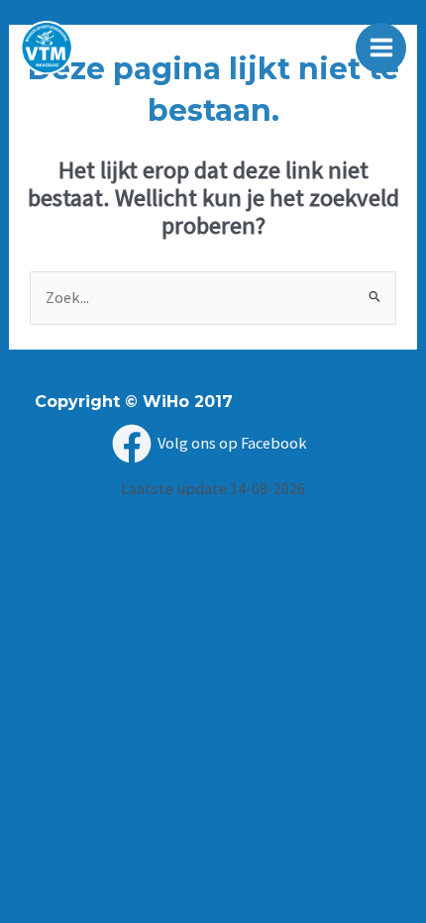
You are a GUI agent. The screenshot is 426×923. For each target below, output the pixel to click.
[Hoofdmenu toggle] (381, 48)
